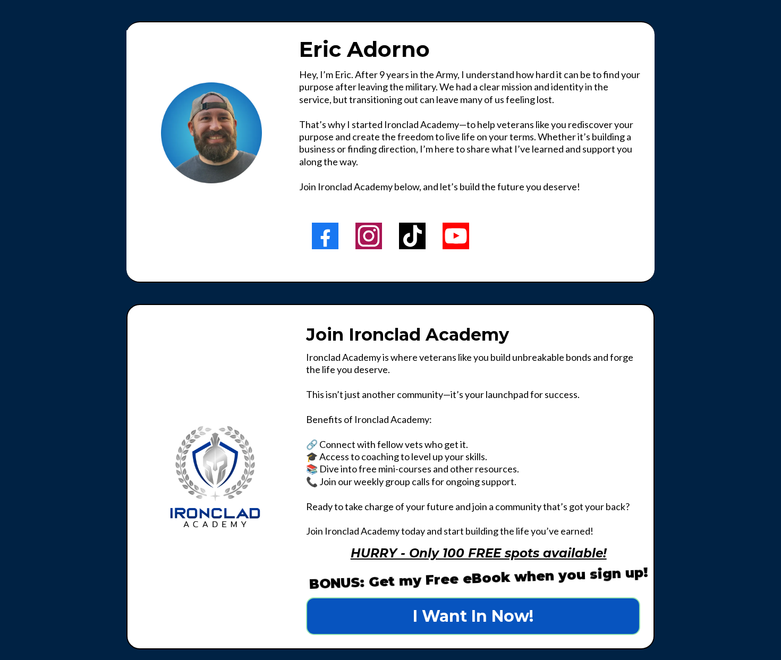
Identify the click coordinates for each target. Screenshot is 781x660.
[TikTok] (412, 236)
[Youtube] (456, 236)
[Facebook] (325, 236)
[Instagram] (368, 236)
